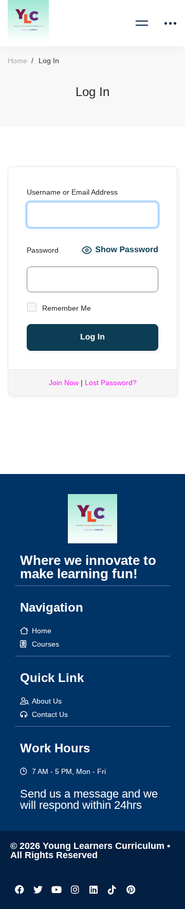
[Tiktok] (112, 889)
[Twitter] (38, 889)
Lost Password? (111, 382)
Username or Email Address (72, 192)
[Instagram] (75, 889)
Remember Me (65, 308)
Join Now (64, 382)
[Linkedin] (93, 889)
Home (17, 60)
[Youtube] (56, 889)
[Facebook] (19, 889)
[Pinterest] (130, 889)
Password (43, 250)
